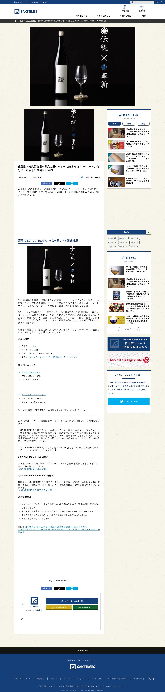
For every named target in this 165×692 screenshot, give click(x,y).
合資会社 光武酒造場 (31, 372)
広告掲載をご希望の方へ (117, 679)
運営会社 (40, 679)
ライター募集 (96, 679)
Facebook (160, 2)
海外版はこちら (140, 679)
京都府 (135, 238)
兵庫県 (123, 238)
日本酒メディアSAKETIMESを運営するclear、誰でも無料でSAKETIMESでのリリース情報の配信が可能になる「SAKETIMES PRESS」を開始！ (59, 529)
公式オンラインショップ (39, 357)
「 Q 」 (33, 346)
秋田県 (134, 247)
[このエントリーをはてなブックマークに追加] (72, 183)
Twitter (157, 2)
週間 (129, 124)
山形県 (112, 247)
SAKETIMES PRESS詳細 (34, 469)
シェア (48, 183)
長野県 (123, 242)
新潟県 (112, 238)
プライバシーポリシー (76, 679)
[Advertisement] (59, 218)
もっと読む (129, 329)
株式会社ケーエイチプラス (34, 395)
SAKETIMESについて (22, 679)
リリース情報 (36, 177)
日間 (115, 124)
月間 (143, 124)
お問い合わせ (56, 679)
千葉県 (134, 242)
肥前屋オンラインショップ (65, 357)
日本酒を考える (126, 16)
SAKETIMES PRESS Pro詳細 (36, 490)
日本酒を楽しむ (103, 16)
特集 (144, 16)
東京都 (112, 242)
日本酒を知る (81, 16)
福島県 (123, 247)
